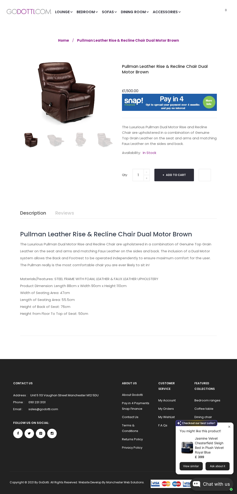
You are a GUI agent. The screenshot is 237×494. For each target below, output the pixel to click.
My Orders (166, 408)
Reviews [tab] (64, 213)
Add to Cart (175, 175)
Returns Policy (132, 439)
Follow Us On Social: (31, 423)
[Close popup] (229, 426)
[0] (219, 11)
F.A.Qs (162, 425)
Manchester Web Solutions (125, 482)
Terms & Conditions (130, 428)
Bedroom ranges (207, 400)
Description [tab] (33, 213)
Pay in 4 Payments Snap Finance (135, 406)
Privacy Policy (132, 447)
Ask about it (217, 466)
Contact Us (130, 417)
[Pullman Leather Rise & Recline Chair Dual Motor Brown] (31, 139)
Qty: (125, 175)
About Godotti (132, 395)
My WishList (166, 417)
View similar (191, 466)
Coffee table (203, 408)
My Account (167, 400)
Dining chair (203, 417)
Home (63, 40)
